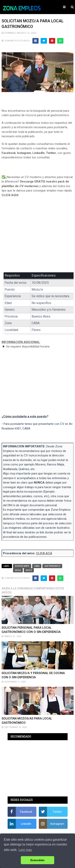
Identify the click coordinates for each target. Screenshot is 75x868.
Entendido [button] (37, 860)
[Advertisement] (38, 237)
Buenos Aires (22, 566)
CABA (36, 566)
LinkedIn (38, 153)
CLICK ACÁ (44, 553)
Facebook (9, 153)
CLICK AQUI (10, 195)
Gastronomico (52, 566)
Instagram (24, 153)
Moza (18, 570)
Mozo (29, 570)
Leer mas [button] (25, 850)
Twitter (51, 153)
